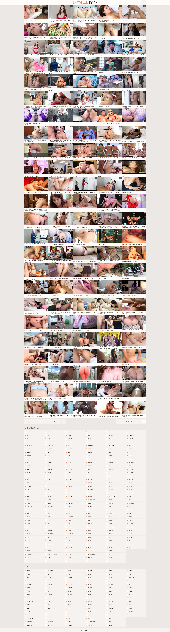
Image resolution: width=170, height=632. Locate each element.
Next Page (129, 421)
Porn (85, 2)
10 (63, 421)
